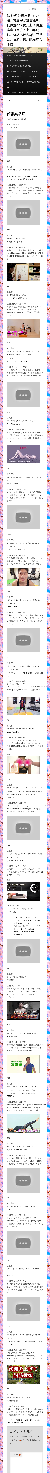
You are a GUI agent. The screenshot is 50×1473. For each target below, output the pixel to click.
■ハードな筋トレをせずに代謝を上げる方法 (21, 1206)
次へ (40, 100)
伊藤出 (9, 1209)
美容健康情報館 (13, 1400)
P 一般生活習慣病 (14, 76)
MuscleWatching (13, 606)
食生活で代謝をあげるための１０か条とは (21, 421)
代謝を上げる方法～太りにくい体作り (19, 1397)
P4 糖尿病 (11, 71)
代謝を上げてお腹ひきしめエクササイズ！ (21, 1146)
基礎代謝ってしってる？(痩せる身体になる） (22, 1033)
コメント (16, 1454)
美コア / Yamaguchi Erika (17, 361)
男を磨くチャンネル (14, 241)
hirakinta (10, 1275)
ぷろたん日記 (12, 1036)
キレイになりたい (14, 424)
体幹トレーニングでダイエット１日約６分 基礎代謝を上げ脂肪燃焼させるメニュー (27, 920)
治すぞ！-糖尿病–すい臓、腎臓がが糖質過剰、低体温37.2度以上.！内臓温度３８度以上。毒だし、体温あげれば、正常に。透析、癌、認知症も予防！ (25, 29)
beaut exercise (12, 483)
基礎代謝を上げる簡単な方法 (16, 239)
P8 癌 (22, 71)
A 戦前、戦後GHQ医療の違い (18, 60)
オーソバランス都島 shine (17, 298)
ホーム (32, 55)
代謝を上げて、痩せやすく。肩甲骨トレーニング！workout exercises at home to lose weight (24, 354)
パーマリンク (18, 1422)
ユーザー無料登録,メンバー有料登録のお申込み (23, 84)
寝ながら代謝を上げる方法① (16, 977)
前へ (9, 100)
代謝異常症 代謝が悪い (24, 1420)
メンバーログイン (31, 76)
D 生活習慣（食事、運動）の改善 (20, 66)
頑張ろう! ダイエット (15, 860)
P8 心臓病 (33, 71)
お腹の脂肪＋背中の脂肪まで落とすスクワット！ (23, 729)
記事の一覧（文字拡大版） (17, 55)
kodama (10, 1422)
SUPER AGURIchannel (16, 549)
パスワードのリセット (15, 92)
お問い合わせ (32, 92)
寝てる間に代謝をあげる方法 (16, 295)
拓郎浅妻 (10, 980)
